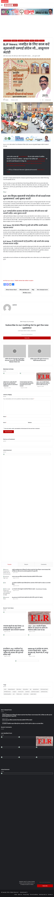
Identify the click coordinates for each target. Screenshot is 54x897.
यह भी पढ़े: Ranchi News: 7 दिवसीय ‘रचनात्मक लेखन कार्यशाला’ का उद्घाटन (18, 280)
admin (7, 99)
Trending (42, 40)
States (36, 40)
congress (14, 691)
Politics (31, 40)
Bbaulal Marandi (24, 289)
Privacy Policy (26, 894)
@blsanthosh (26, 163)
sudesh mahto (33, 694)
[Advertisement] (27, 27)
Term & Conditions (34, 894)
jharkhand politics (7, 694)
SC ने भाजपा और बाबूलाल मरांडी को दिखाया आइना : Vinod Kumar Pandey (29, 589)
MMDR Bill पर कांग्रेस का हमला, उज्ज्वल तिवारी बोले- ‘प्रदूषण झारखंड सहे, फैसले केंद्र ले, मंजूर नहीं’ (38, 652)
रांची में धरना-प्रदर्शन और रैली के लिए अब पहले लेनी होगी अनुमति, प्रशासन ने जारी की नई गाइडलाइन (10, 384)
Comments (43, 564)
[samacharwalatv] (27, 11)
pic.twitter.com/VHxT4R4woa (16, 165)
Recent (26, 564)
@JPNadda (10, 163)
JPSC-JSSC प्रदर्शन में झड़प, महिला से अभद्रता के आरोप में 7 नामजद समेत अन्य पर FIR (43, 383)
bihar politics (25, 689)
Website (30, 422)
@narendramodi (40, 161)
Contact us (50, 894)
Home (15, 894)
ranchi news (26, 694)
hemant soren (20, 691)
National (26, 40)
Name (5, 416)
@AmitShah (18, 163)
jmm (14, 694)
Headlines (14, 40)
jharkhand (27, 691)
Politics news (27, 292)
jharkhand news (44, 691)
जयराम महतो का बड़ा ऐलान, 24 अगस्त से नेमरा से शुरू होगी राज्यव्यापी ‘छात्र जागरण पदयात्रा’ (26, 384)
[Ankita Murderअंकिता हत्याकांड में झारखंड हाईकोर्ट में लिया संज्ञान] (7, 578)
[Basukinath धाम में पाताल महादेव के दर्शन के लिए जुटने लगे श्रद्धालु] (7, 599)
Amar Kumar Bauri (12, 289)
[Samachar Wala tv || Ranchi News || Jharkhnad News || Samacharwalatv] (11, 5)
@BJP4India (30, 161)
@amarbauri (42, 159)
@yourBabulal (23, 156)
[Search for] (52, 5)
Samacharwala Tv (23, 892)
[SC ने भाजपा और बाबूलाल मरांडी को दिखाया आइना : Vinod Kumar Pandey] (7, 592)
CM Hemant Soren (44, 689)
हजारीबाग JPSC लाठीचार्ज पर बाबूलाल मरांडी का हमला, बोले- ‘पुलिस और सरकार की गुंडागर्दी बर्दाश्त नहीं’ (13, 652)
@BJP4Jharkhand (36, 163)
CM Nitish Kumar (7, 691)
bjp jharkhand (36, 689)
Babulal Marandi (11, 689)
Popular (9, 564)
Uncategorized (7, 40)
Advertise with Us (43, 894)
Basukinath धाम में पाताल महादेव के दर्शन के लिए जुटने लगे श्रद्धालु (27, 597)
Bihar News (19, 689)
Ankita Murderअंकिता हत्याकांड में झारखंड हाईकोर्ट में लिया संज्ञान (27, 576)
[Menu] (1, 5)
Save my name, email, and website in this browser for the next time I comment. (22, 428)
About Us (20, 894)
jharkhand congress (35, 691)
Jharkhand (20, 40)
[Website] (13, 307)
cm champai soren (43, 289)
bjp (33, 289)
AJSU (5, 689)
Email (4, 422)
